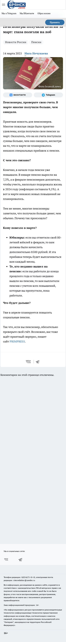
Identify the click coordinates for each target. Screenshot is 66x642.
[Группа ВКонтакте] (17, 95)
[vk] (28, 361)
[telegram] (38, 361)
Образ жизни (44, 13)
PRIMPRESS (17, 341)
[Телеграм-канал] (48, 95)
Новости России (15, 42)
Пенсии (36, 42)
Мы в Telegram (9, 13)
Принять (55, 22)
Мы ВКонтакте (27, 13)
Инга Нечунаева (36, 53)
